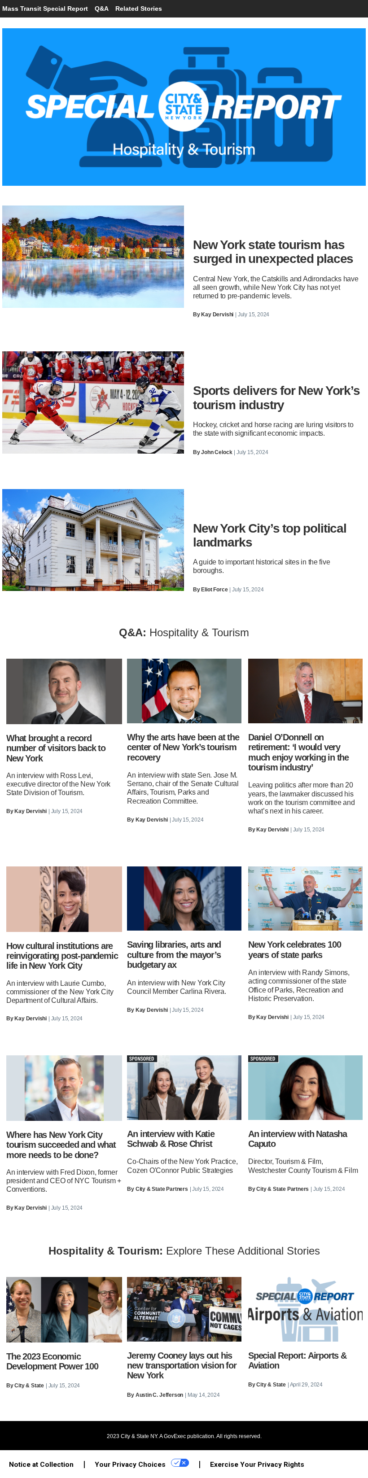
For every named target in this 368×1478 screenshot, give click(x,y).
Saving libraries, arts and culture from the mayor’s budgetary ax (174, 955)
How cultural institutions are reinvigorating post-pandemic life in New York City (62, 956)
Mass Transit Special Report (45, 8)
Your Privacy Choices (131, 1465)
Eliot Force (214, 589)
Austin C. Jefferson (159, 1395)
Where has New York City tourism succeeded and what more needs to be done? (61, 1145)
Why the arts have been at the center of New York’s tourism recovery (183, 747)
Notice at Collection (41, 1465)
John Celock (216, 452)
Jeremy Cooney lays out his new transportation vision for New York (181, 1366)
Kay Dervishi (217, 314)
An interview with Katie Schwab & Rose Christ (170, 1139)
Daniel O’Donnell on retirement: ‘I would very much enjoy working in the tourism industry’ (298, 752)
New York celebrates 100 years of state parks (294, 949)
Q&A (102, 8)
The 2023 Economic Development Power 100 (52, 1361)
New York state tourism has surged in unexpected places (273, 252)
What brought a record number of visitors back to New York (55, 748)
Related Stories (138, 8)
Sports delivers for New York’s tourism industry (276, 397)
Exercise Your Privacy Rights (257, 1465)
